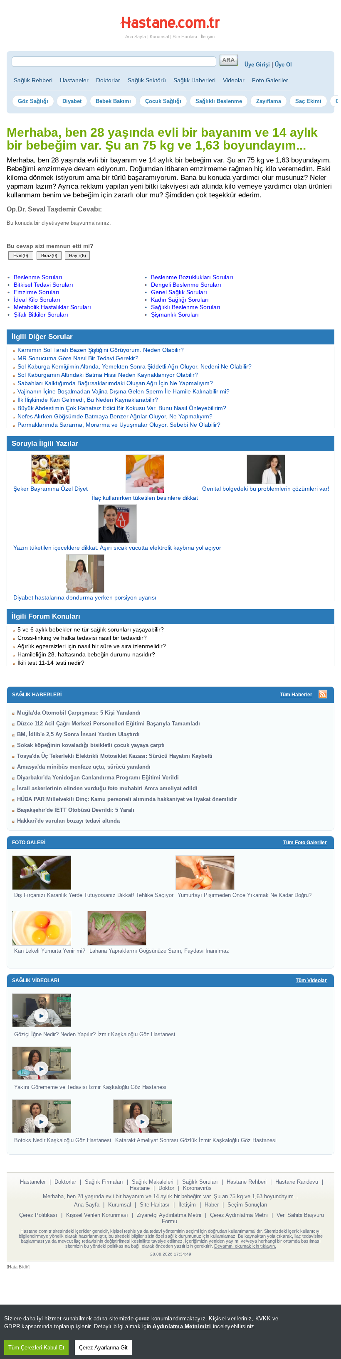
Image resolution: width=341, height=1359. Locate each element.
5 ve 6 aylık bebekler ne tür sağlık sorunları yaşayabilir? (90, 629)
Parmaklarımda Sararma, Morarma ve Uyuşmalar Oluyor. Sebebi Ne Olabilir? (118, 424)
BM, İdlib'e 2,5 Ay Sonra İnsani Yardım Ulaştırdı (78, 734)
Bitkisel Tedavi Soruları (43, 284)
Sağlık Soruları (200, 1182)
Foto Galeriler (270, 80)
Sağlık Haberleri (194, 80)
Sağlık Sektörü (147, 80)
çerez (142, 1318)
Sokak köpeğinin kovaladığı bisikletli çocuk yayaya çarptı (91, 745)
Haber (212, 1205)
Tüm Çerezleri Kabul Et (36, 1347)
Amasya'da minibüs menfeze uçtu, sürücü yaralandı (84, 767)
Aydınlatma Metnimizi (182, 1326)
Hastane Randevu (296, 1182)
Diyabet (72, 101)
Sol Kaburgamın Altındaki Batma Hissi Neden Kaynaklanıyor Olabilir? (107, 374)
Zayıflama (268, 101)
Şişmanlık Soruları (175, 314)
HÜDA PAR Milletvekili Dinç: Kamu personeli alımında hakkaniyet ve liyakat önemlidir (127, 799)
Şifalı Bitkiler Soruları (41, 314)
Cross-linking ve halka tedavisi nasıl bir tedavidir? (82, 637)
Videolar (234, 80)
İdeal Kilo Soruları (37, 299)
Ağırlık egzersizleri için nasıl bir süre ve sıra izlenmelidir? (91, 646)
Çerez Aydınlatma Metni (239, 1215)
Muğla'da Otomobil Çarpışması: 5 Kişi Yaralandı (79, 713)
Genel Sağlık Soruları (179, 292)
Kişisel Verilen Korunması (97, 1215)
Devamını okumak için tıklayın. (245, 1245)
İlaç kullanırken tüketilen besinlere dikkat (145, 497)
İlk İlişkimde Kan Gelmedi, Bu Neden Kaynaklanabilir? (87, 399)
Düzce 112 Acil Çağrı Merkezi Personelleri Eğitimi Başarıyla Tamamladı (108, 723)
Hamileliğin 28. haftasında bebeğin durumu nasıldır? (86, 654)
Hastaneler (74, 80)
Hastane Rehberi (247, 1182)
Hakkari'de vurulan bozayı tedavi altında (68, 821)
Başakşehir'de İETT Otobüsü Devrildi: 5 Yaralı (75, 810)
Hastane (140, 1188)
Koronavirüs (197, 1188)
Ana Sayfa (135, 36)
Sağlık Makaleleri (152, 1182)
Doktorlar (108, 80)
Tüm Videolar (311, 980)
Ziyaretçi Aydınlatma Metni (169, 1215)
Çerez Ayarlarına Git (103, 1347)
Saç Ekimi (308, 101)
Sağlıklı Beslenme (218, 101)
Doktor (166, 1188)
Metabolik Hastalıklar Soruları (52, 307)
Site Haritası (185, 36)
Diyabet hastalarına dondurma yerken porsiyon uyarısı (84, 597)
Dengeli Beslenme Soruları (186, 284)
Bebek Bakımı (113, 101)
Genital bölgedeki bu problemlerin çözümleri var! (265, 488)
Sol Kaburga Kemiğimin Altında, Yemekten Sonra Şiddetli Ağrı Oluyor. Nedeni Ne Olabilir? (134, 366)
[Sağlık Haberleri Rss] (323, 695)
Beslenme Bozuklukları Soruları (192, 277)
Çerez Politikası (38, 1215)
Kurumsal (159, 36)
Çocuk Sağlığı (163, 101)
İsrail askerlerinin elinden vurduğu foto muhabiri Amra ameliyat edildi (107, 788)
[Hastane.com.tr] (170, 26)
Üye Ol (283, 64)
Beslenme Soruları (38, 277)
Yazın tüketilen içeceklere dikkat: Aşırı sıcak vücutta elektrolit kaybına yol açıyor (117, 547)
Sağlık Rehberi (33, 80)
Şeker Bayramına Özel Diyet (50, 488)
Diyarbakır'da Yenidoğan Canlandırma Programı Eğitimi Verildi (98, 777)
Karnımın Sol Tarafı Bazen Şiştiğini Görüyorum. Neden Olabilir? (100, 350)
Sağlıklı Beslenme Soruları (185, 307)
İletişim (208, 36)
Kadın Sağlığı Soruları (180, 299)
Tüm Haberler (296, 695)
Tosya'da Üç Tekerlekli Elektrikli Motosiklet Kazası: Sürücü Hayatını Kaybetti (115, 756)
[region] (170, 1332)
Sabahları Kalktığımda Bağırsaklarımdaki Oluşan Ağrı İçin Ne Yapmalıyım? (115, 383)
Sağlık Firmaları (104, 1182)
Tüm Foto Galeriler (305, 842)
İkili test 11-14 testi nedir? (50, 662)
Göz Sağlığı (33, 101)
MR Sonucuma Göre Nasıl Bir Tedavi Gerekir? (77, 358)
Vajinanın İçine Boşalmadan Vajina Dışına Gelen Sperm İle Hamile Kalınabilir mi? (123, 391)
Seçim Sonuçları (247, 1205)
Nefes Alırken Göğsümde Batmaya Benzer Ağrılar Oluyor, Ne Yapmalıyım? (115, 416)
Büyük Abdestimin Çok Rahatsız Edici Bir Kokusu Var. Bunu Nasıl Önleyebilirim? (121, 408)
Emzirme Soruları (36, 292)
